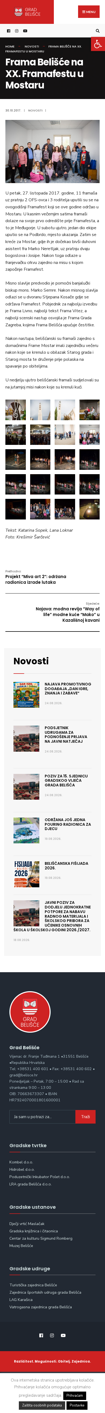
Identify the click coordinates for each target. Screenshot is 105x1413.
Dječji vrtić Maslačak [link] (26, 1223)
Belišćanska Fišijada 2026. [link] (66, 866)
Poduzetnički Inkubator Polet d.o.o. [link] (39, 1176)
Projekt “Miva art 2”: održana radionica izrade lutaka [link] (35, 577)
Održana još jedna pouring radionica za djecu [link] (68, 824)
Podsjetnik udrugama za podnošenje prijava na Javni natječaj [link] (66, 734)
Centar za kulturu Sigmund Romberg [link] (40, 1238)
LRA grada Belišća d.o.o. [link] (30, 1184)
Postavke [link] (77, 1405)
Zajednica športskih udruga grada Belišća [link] (45, 1292)
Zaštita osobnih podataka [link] (42, 1405)
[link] (98, 44)
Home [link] (10, 46)
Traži (85, 1116)
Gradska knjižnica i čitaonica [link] (33, 1231)
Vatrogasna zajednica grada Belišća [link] (40, 1307)
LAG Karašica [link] (21, 1299)
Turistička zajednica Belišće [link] (33, 1285)
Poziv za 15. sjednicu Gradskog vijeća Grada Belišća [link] (66, 780)
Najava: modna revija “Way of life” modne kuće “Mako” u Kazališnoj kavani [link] (68, 612)
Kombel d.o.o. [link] (21, 1162)
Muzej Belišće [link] (21, 1245)
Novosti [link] (32, 46)
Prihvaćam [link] (74, 1395)
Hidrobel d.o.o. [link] (22, 1169)
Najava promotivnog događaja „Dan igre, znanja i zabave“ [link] (68, 688)
